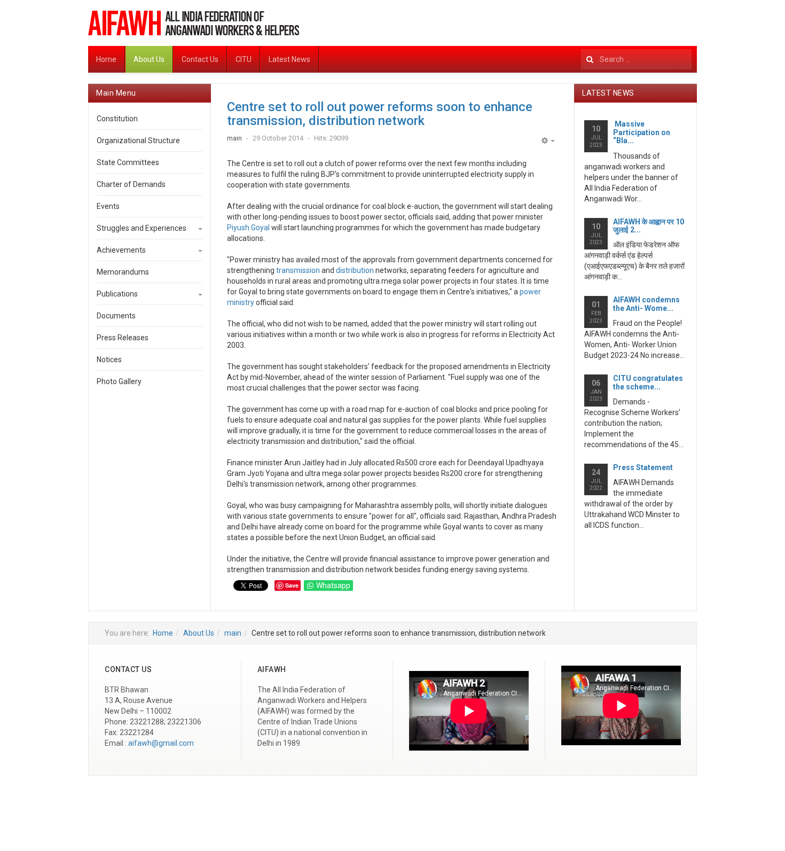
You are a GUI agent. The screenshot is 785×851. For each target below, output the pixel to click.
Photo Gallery (119, 381)
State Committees (128, 162)
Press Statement (643, 467)
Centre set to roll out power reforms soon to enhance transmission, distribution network (379, 113)
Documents (116, 315)
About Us (149, 59)
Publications (117, 294)
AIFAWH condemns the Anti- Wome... (646, 303)
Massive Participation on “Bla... (641, 132)
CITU (244, 59)
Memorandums (123, 272)
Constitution (117, 118)
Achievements (121, 250)
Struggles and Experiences (141, 228)
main (232, 633)
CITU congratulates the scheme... (648, 382)
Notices (109, 359)
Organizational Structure (138, 140)
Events (108, 206)
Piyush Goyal (248, 227)
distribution (355, 270)
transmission (298, 270)
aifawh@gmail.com (161, 743)
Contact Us (200, 59)
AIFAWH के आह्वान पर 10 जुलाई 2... (648, 225)
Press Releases (122, 337)
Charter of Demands (131, 184)
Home (106, 59)
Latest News (289, 59)
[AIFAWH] (193, 23)
